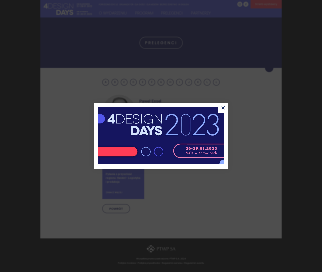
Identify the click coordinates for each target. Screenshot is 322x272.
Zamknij (223, 108)
